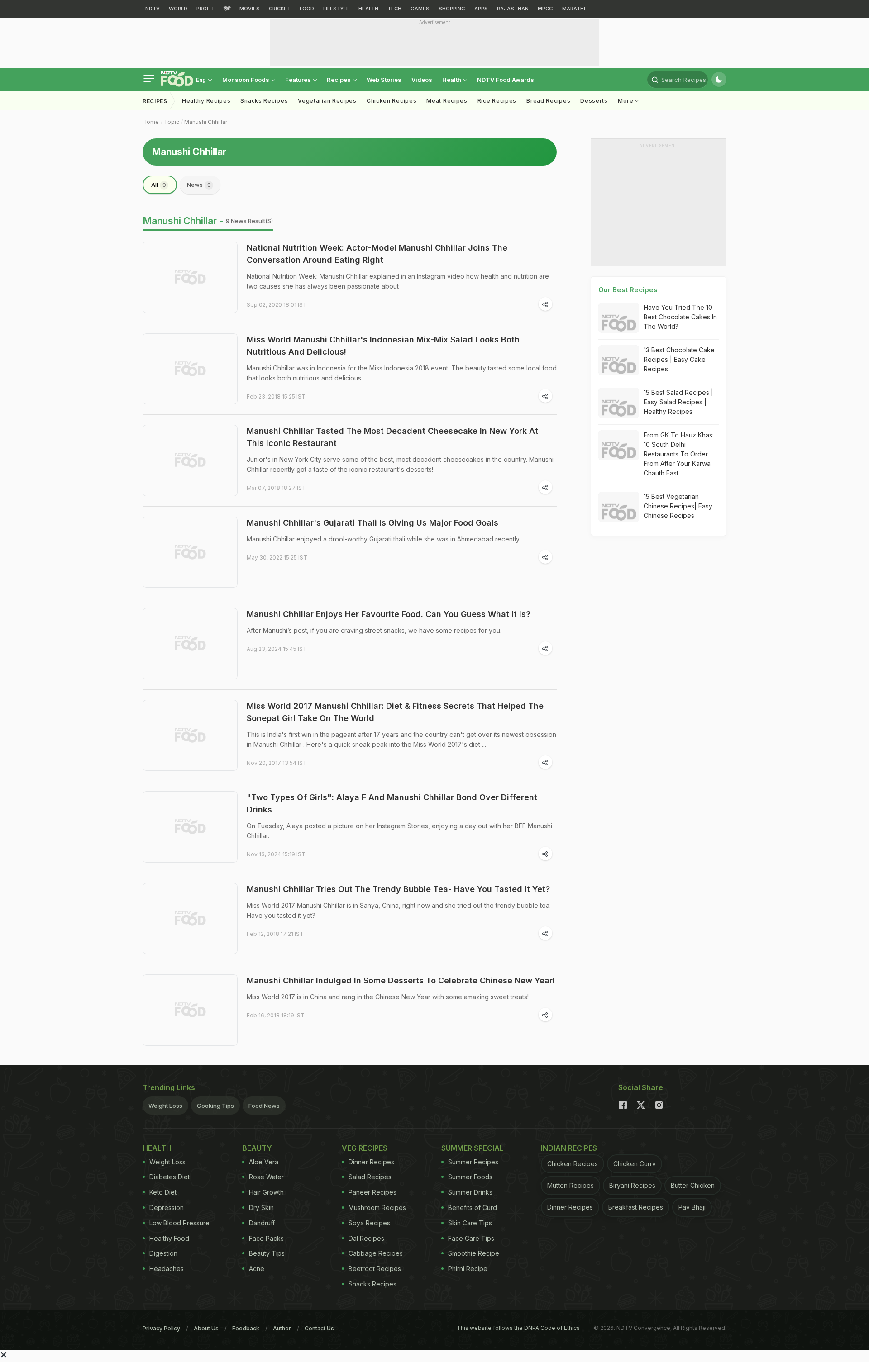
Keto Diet (163, 1192)
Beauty (257, 1148)
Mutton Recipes (570, 1185)
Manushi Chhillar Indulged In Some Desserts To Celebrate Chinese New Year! (401, 980)
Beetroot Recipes (375, 1268)
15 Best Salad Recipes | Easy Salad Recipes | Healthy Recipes (678, 402)
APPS (481, 8)
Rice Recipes (496, 100)
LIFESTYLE (336, 8)
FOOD (307, 8)
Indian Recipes (569, 1148)
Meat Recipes (446, 100)
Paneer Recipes (372, 1192)
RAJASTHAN (513, 8)
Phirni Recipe (467, 1268)
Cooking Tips (215, 1105)
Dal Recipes (366, 1238)
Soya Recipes (369, 1223)
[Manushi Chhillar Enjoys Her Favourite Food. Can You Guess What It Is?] (190, 643)
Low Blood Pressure (179, 1223)
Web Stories (384, 79)
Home (151, 122)
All (158, 184)
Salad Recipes (370, 1177)
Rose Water (266, 1177)
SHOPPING (452, 8)
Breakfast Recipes (635, 1207)
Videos (421, 79)
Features (298, 79)
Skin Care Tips (470, 1223)
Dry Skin (261, 1207)
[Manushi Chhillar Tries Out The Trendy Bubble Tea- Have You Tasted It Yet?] (190, 918)
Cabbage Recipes (376, 1253)
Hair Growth (266, 1192)
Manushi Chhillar (205, 122)
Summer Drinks (470, 1192)
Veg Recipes (364, 1148)
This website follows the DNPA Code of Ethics (518, 1327)
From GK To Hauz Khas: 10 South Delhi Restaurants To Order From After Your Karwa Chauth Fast (679, 454)
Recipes (339, 79)
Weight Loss (165, 1105)
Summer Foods (470, 1177)
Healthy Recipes (206, 100)
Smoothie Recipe (473, 1253)
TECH (394, 8)
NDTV (152, 8)
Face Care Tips (471, 1238)
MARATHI (573, 8)
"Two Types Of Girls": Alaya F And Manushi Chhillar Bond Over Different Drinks (392, 803)
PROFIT (205, 8)
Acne (256, 1268)
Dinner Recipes (371, 1162)
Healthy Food (169, 1238)
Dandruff (262, 1223)
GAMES (420, 8)
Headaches (166, 1268)
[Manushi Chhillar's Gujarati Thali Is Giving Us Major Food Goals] (190, 552)
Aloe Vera (263, 1162)
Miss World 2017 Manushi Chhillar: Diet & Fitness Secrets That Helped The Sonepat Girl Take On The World (395, 712)
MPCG (545, 8)
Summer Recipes (473, 1162)
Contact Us (319, 1328)
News (199, 184)
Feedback (245, 1328)
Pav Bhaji (692, 1207)
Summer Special (472, 1148)
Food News (264, 1105)
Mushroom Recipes (377, 1207)
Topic (171, 122)
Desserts (594, 100)
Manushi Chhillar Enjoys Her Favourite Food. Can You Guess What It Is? (388, 614)
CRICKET (280, 8)
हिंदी (227, 8)
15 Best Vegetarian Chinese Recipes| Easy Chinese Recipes (678, 506)
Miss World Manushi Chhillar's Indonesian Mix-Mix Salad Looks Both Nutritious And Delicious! (383, 345)
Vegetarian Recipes (327, 100)
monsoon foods (246, 79)
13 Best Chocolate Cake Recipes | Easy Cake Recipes (679, 359)
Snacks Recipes (264, 100)
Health (452, 79)
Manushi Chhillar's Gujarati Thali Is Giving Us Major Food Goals (372, 522)
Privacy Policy (161, 1328)
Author (282, 1328)
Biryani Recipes (632, 1185)
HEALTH (368, 8)
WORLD (178, 8)
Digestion (163, 1253)
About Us (206, 1328)
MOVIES (249, 8)
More (626, 100)
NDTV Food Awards (505, 79)
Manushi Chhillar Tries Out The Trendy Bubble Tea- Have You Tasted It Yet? (398, 889)
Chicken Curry (634, 1163)
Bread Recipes (548, 100)
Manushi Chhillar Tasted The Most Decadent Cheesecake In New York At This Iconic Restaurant (392, 437)
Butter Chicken (693, 1185)
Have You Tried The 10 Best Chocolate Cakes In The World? (680, 317)
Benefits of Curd (472, 1207)
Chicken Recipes (392, 100)
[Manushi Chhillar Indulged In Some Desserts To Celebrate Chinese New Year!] (190, 1010)
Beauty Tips (267, 1253)
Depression (166, 1207)
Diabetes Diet (169, 1177)
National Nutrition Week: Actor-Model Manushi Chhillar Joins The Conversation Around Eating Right (377, 254)
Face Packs (266, 1238)
